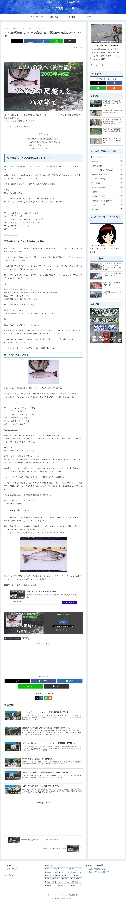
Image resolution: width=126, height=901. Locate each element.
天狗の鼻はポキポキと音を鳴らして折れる (45, 142)
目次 (40, 134)
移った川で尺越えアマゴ (38, 145)
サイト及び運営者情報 (71, 895)
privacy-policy (58, 895)
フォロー (64, 622)
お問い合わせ (12, 875)
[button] (70, 41)
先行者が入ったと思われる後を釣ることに (43, 139)
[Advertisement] (43, 54)
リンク (9, 872)
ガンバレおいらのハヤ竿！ (39, 148)
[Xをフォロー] (37, 698)
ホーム (50, 895)
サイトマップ (12, 869)
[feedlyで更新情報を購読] (46, 698)
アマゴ (26, 638)
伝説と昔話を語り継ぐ (98, 872)
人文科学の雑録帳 (96, 869)
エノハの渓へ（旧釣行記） (13, 638)
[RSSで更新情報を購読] (50, 698)
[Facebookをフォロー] (41, 698)
